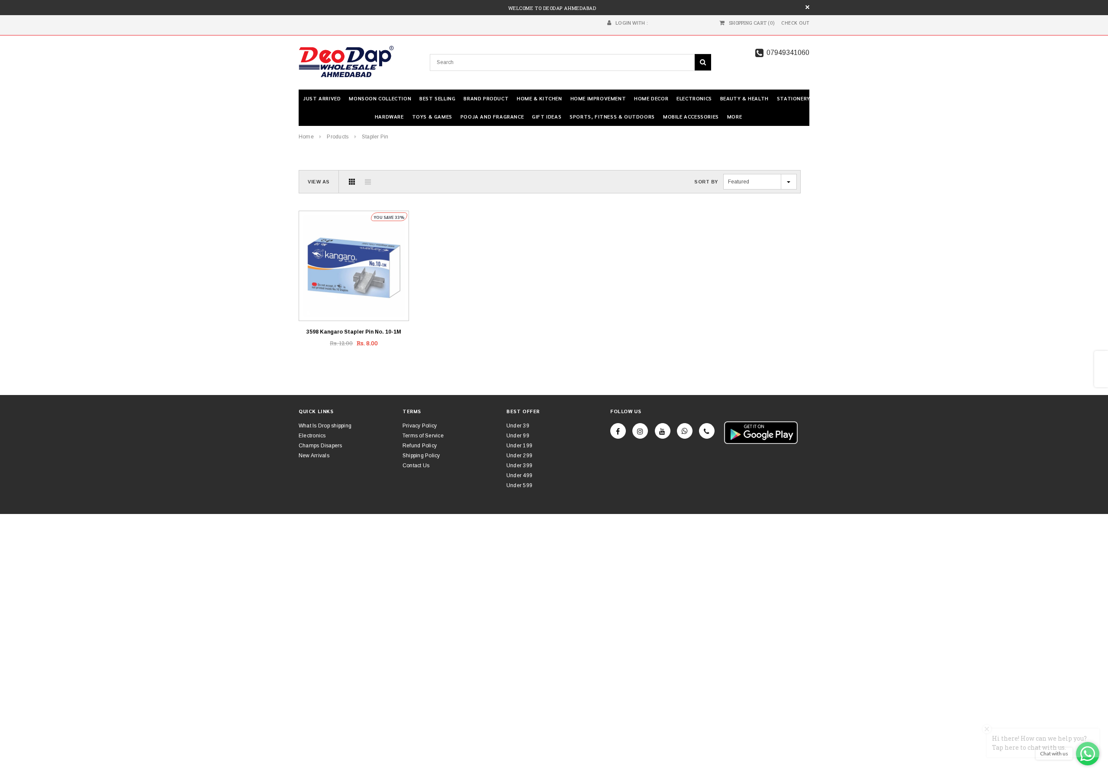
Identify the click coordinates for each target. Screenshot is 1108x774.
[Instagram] (640, 431)
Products (337, 137)
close (807, 7)
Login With (630, 23)
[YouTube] (662, 431)
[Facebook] (618, 431)
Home (306, 137)
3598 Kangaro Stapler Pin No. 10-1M (353, 332)
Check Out (795, 23)
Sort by (706, 181)
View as (319, 181)
